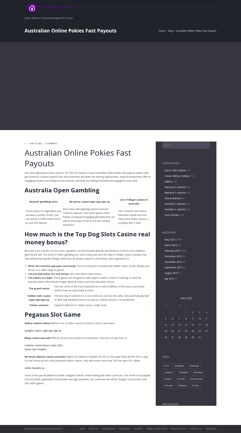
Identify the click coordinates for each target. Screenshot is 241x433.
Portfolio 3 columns (175, 209)
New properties (173, 198)
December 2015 (173, 256)
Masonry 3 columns (175, 192)
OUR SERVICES (108, 428)
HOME (82, 428)
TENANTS (138, 428)
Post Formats (172, 214)
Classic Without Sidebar (177, 175)
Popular (168, 385)
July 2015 (169, 278)
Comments (51, 143)
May (186, 298)
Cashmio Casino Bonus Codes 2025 (44, 345)
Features (198, 372)
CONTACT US (195, 428)
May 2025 (170, 239)
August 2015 (171, 273)
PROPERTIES (210, 428)
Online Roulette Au (34, 368)
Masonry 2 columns (175, 187)
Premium (182, 385)
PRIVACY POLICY (178, 428)
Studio (195, 385)
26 (166, 337)
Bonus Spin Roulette (35, 349)
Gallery (168, 181)
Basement (179, 366)
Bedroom (194, 366)
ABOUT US (94, 428)
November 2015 (173, 261)
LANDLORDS (125, 428)
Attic (166, 366)
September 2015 (173, 267)
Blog (170, 30)
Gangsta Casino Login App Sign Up (43, 330)
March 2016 (171, 245)
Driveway (183, 372)
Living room (196, 379)
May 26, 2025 (36, 143)
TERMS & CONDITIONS (156, 428)
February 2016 (172, 250)
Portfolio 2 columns (175, 203)
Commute (168, 372)
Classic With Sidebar (175, 170)
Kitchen (181, 379)
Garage (167, 379)
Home (162, 30)
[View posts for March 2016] (165, 298)
